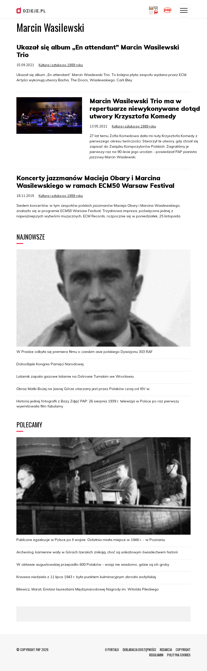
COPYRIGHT (183, 649)
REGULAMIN (156, 654)
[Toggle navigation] (184, 10)
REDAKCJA (166, 649)
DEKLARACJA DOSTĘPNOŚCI (139, 649)
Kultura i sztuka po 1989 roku (61, 65)
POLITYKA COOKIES (179, 654)
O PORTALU (112, 649)
